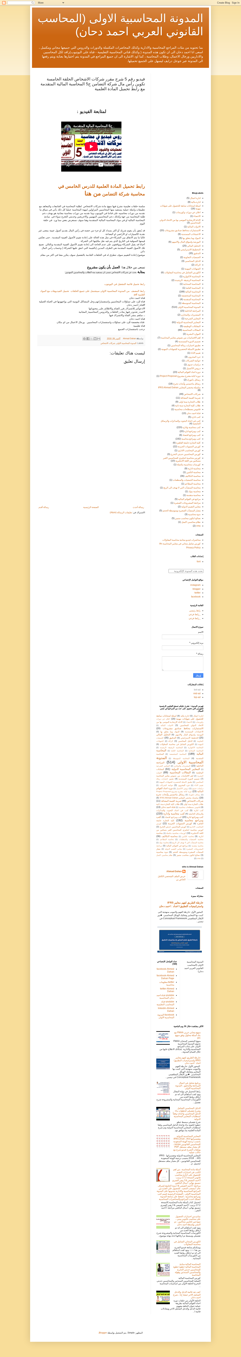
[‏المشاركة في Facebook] (88, 339)
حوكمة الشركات (193, 360)
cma (198, 525)
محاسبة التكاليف (193, 476)
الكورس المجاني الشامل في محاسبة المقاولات (187, 1243)
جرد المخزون (194, 357)
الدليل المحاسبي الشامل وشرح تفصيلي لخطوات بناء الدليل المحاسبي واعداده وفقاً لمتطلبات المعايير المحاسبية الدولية (187, 1113)
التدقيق (197, 253)
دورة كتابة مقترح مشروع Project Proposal (180, 376)
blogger (197, 589)
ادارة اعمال (195, 198)
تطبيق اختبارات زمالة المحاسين (186, 345)
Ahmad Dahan (174, 871)
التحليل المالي (194, 245)
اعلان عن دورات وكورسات (188, 212)
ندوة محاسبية (194, 514)
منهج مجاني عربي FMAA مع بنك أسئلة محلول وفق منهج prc (187, 1035)
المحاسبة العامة (193, 288)
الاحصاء (197, 216)
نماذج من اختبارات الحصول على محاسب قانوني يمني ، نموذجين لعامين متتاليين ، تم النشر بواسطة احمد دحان (187, 1220)
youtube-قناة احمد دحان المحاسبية (165, 996)
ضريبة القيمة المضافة (191, 398)
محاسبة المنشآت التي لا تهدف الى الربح (182, 487)
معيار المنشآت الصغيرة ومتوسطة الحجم (182, 510)
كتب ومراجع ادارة (192, 431)
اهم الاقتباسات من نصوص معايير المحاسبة (181, 337)
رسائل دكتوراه (194, 379)
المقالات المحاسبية (192, 330)
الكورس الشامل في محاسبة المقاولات (182, 272)
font (199, 561)
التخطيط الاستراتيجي (191, 249)
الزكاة (198, 264)
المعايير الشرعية (193, 318)
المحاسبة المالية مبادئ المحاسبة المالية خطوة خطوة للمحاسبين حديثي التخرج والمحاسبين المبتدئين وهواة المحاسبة (187, 1269)
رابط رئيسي (195, 610)
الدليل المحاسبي (193, 261)
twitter (197, 592)
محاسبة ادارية (194, 468)
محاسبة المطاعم (193, 483)
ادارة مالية (196, 202)
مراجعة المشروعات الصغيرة (187, 503)
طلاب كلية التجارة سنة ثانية (188, 405)
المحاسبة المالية (193, 291)
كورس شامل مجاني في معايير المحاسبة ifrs (180, 543)
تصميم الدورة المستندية (189, 341)
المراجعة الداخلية (193, 311)
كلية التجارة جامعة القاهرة (188, 442)
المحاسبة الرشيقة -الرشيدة (188, 280)
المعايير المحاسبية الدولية (189, 322)
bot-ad (197, 689)
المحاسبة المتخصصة (191, 295)
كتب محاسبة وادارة (192, 427)
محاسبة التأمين (193, 472)
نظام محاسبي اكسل (191, 522)
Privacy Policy (193, 547)
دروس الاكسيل (193, 368)
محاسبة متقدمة (193, 495)
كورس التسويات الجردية (189, 446)
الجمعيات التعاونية (192, 257)
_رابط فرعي (195, 614)
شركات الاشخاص (108, 343)
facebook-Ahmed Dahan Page (165, 976)
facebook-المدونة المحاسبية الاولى (165, 1016)
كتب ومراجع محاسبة (191, 438)
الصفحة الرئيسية (91, 507)
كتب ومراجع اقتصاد (192, 435)
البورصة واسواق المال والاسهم (186, 242)
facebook (196, 596)
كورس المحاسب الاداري (189, 450)
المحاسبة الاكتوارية (192, 276)
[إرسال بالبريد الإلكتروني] (99, 339)
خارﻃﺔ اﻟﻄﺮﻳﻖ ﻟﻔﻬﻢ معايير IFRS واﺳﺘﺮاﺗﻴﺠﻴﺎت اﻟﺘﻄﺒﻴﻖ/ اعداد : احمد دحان (187, 1060)
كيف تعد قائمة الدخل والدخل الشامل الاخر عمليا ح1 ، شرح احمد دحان (187, 1295)
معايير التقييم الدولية (191, 506)
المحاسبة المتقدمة (192, 299)
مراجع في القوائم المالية (189, 499)
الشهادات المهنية (193, 268)
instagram (195, 585)
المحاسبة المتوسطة (191, 303)
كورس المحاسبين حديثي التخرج (186, 454)
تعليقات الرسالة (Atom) (121, 512)
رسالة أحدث (138, 507)
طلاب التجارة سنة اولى (190, 401)
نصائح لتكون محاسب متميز (188, 518)
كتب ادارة (196, 417)
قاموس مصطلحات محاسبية (188, 409)
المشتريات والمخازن (191, 314)
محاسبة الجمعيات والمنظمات (187, 480)
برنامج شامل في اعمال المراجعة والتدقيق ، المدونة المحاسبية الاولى (188, 1086)
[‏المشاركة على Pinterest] (84, 339)
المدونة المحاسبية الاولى (126, 343)
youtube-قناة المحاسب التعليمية (165, 1003)
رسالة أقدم (44, 507)
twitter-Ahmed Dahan (167, 990)
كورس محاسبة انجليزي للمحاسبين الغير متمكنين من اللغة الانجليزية (182, 459)
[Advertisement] (91, 475)
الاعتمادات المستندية (191, 234)
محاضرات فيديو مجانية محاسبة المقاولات (181, 540)
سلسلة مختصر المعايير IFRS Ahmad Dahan (179, 387)
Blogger (103, 1332)
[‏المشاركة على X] (91, 339)
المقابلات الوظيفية (192, 326)
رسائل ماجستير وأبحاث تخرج (187, 383)
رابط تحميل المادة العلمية (120, 186)
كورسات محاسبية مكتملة (189, 464)
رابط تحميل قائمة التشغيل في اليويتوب (124, 284)
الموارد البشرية (193, 334)
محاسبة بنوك (194, 491)
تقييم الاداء (196, 353)
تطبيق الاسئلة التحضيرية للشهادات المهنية (181, 349)
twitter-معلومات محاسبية (166, 983)
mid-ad (197, 693)
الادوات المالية (194, 226)
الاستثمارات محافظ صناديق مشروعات (183, 230)
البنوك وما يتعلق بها (191, 238)
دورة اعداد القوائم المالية (189, 372)
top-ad (197, 697)
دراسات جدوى (194, 364)
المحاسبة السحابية (192, 284)
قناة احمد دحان (194, 413)
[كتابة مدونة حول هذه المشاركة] (95, 339)
